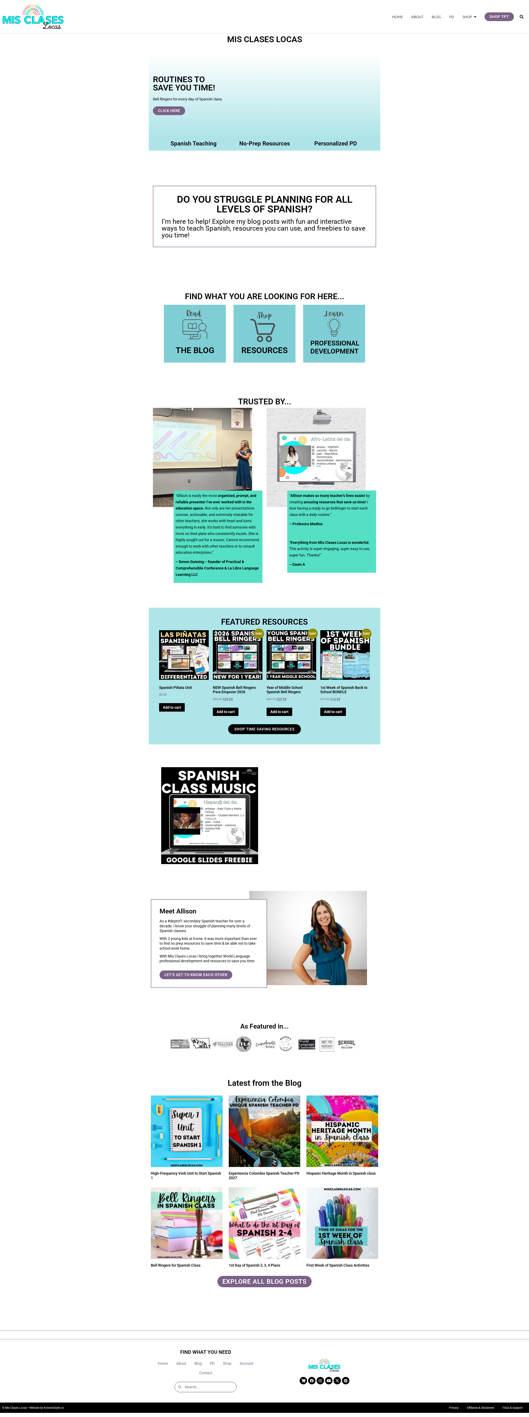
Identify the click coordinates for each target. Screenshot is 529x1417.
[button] (521, 16)
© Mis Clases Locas (14, 1407)
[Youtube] (328, 1380)
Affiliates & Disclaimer (480, 1407)
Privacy (454, 1407)
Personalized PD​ (335, 143)
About (417, 16)
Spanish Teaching (193, 143)
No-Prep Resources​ (264, 143)
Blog (436, 16)
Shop (467, 16)
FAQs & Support (513, 1407)
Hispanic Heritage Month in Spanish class (341, 1173)
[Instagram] (320, 1380)
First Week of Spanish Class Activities (337, 1265)
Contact (205, 1373)
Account (246, 1363)
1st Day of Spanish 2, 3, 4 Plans (254, 1265)
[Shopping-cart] (303, 1380)
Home (397, 16)
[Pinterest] (345, 1380)
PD (451, 16)
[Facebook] (312, 1380)
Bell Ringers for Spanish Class (175, 1265)
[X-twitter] (337, 1380)
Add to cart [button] (172, 707)
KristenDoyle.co (54, 1407)
